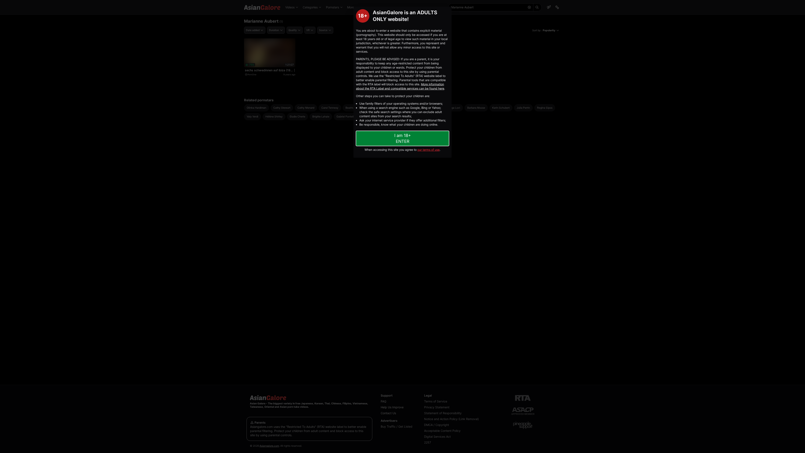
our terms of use (428, 149)
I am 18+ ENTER (402, 138)
